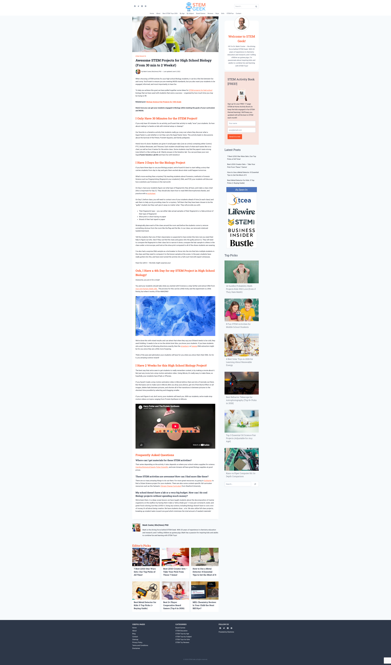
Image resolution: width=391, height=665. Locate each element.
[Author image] (138, 71)
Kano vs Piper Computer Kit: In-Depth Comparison (241, 475)
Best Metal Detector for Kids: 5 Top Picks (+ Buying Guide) (145, 605)
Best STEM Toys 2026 (170, 13)
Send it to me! (234, 137)
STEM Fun (230, 13)
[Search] (255, 484)
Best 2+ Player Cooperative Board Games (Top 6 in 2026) (173, 605)
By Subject (190, 13)
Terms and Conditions (140, 645)
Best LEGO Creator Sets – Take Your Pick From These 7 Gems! (175, 571)
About (158, 13)
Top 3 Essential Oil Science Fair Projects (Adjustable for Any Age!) (241, 438)
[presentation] (146, 557)
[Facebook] (134, 6)
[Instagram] (142, 6)
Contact (238, 13)
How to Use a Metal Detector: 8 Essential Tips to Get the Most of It (204, 571)
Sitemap (135, 639)
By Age (182, 13)
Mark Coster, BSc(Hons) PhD (152, 71)
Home (152, 13)
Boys (217, 13)
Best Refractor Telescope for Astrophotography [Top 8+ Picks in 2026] (241, 400)
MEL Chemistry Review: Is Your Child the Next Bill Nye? (204, 605)
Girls (222, 13)
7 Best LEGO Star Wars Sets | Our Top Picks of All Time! (145, 571)
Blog (134, 634)
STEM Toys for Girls (182, 639)
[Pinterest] (145, 6)
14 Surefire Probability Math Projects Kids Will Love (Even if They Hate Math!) (241, 289)
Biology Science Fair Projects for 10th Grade (163, 102)
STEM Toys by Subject (183, 637)
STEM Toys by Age (182, 634)
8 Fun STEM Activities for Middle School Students (238, 325)
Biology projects (144, 495)
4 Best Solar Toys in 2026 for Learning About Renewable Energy (239, 362)
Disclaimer (136, 648)
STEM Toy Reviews (182, 642)
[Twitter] (138, 6)
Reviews (210, 13)
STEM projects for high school (200, 90)
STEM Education (181, 631)
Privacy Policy (137, 642)
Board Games (200, 13)
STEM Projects (141, 56)
